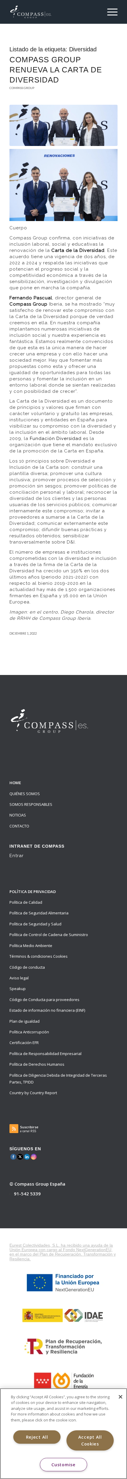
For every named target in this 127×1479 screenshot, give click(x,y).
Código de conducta (27, 967)
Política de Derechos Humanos (36, 1064)
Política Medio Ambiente (30, 945)
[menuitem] (109, 12)
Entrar (16, 855)
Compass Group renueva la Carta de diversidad (55, 69)
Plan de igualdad (24, 1021)
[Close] (120, 1396)
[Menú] (109, 12)
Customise (63, 1464)
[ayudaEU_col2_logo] (64, 1282)
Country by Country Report (33, 1092)
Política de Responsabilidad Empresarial (45, 1053)
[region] (63, 1433)
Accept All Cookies (90, 1440)
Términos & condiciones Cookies (38, 956)
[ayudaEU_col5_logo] (63, 1381)
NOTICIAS (17, 815)
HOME (15, 782)
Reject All (37, 1437)
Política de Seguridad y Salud (35, 924)
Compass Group (21, 88)
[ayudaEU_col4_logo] (63, 1346)
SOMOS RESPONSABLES (30, 804)
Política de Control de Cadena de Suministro (48, 934)
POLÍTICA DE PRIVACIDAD (32, 891)
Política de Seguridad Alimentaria (39, 913)
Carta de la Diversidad (78, 250)
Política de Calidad (25, 902)
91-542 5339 (27, 1194)
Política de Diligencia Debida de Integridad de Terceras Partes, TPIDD (58, 1079)
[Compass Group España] (52, 12)
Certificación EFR (24, 1042)
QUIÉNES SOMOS (24, 793)
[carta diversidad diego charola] (63, 125)
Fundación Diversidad (56, 438)
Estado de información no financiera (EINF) (47, 1010)
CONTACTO (19, 826)
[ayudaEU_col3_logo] (63, 1315)
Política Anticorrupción (29, 1032)
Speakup (17, 988)
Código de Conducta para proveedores (44, 999)
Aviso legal (19, 978)
